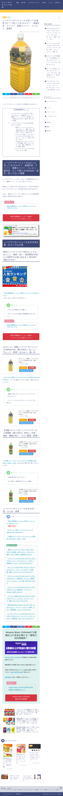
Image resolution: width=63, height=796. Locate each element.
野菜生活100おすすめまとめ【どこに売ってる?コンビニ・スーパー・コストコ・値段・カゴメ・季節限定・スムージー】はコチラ (20, 607)
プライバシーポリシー (9, 794)
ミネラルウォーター (34, 2)
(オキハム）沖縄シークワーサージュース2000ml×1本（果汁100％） (29, 360)
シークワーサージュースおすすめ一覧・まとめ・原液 (25, 149)
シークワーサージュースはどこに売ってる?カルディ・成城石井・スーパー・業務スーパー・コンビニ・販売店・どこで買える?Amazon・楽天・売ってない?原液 (22, 117)
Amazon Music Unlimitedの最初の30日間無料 (21, 698)
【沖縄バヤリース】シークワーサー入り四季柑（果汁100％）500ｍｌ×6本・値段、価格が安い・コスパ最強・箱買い (25, 144)
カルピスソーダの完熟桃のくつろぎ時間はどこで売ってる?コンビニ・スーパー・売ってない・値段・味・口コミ (53, 60)
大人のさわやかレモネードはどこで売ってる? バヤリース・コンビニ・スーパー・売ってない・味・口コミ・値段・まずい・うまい (53, 34)
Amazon (23, 367)
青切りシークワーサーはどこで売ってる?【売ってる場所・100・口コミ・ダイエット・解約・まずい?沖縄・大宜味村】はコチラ (20, 552)
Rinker (26, 363)
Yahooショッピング (26, 370)
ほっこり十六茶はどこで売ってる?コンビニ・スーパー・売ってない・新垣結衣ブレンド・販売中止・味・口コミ (53, 73)
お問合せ (57, 2)
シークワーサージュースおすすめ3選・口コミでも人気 (22, 124)
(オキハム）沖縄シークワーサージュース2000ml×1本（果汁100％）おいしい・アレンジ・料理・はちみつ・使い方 (25, 137)
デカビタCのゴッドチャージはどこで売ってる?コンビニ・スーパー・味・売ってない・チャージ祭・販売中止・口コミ (53, 85)
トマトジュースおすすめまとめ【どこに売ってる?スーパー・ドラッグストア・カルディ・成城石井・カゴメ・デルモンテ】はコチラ (20, 561)
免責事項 (18, 794)
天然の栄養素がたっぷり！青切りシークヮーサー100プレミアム (21, 218)
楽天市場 (31, 367)
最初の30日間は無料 (16, 672)
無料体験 (7, 677)
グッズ (50, 2)
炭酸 (17, 2)
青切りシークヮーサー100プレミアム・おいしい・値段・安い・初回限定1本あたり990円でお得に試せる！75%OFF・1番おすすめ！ (25, 130)
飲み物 (23, 2)
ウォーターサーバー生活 (7, 4)
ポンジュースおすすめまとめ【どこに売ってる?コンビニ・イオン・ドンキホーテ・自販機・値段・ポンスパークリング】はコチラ (20, 570)
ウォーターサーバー (51, 102)
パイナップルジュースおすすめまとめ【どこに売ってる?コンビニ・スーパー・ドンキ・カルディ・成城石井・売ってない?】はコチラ (20, 616)
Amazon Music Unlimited (13, 657)
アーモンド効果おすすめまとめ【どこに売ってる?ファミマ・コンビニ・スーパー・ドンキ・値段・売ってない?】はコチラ (20, 598)
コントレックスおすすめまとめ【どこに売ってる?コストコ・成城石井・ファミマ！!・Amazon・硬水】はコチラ (20, 590)
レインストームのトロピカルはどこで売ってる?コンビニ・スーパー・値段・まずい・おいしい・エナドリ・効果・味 (53, 47)
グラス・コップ (51, 112)
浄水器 (44, 2)
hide (26, 110)
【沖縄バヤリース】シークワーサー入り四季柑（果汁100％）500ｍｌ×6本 (28, 443)
